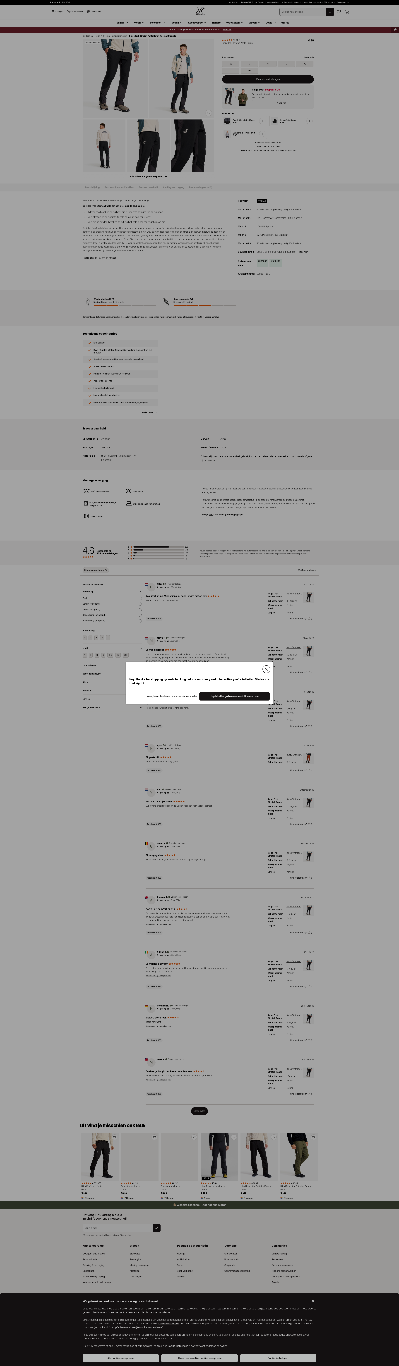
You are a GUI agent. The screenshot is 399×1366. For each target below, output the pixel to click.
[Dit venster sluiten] (266, 669)
